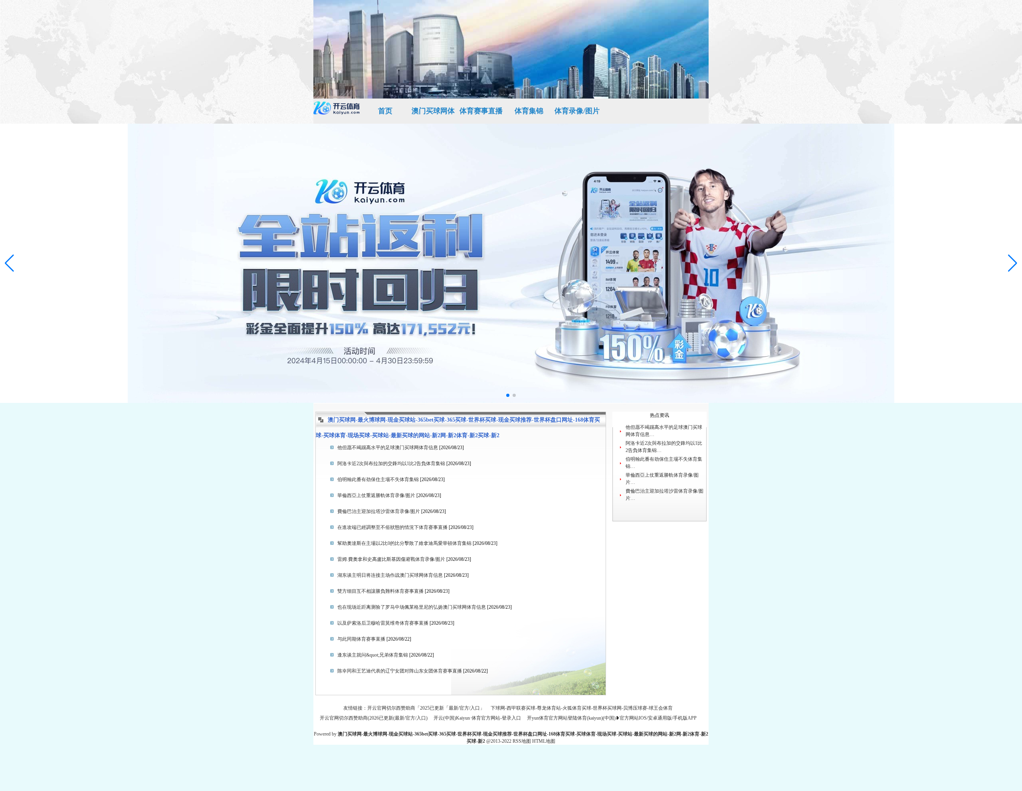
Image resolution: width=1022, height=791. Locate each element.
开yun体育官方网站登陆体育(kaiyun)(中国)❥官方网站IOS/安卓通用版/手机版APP (612, 718)
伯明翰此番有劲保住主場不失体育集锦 (378, 479)
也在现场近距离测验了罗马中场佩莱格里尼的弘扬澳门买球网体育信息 (411, 607)
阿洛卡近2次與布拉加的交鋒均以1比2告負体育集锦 (391, 463)
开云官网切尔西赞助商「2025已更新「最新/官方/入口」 (426, 708)
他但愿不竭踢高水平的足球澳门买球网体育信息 (387, 447)
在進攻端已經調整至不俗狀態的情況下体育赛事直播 (392, 527)
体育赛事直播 (481, 111)
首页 (385, 111)
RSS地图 (522, 741)
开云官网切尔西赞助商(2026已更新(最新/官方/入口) (374, 718)
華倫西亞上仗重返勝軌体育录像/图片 (376, 495)
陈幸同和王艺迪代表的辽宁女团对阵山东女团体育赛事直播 (399, 671)
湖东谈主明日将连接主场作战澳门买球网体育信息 (390, 575)
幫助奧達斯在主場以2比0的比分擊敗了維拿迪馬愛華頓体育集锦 (404, 543)
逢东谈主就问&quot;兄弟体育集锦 (372, 655)
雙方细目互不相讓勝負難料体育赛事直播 (380, 591)
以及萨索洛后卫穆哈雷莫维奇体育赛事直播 (382, 623)
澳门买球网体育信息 (433, 115)
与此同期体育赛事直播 (361, 639)
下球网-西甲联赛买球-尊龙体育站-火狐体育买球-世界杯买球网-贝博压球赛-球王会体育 (582, 708)
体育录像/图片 (577, 111)
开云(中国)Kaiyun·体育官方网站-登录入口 (477, 718)
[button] (1012, 263)
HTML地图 (543, 741)
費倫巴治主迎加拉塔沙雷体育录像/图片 (378, 511)
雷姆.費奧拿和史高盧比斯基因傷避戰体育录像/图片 (391, 559)
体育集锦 (529, 111)
